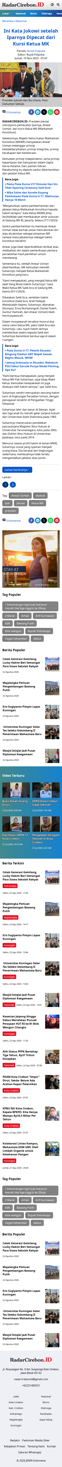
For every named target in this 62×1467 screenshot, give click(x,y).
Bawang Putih (25, 623)
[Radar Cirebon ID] (23, 4)
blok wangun (13, 631)
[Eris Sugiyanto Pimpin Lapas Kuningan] (52, 712)
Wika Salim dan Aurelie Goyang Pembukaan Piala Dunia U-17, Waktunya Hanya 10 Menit (32, 196)
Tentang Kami (36, 1446)
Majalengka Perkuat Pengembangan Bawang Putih (19, 686)
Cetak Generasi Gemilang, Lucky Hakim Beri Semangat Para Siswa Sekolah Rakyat (21, 662)
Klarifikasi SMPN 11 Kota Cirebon (15, 836)
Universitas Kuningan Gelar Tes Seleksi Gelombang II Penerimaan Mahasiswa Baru (22, 730)
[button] (6, 13)
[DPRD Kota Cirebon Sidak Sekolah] (46, 790)
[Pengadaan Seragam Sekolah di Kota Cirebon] (46, 824)
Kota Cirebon (11, 1090)
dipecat (40, 495)
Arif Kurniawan (45, 616)
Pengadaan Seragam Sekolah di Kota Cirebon (46, 838)
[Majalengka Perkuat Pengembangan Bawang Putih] (52, 688)
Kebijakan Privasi (14, 1446)
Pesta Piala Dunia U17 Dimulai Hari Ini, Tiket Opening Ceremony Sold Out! (31, 186)
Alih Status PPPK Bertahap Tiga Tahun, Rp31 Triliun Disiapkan (20, 1055)
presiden (10, 511)
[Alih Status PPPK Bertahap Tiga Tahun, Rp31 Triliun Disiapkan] (52, 1057)
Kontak (51, 1446)
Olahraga (46, 13)
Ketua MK (37, 503)
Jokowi (21, 503)
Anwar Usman (20, 495)
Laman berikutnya (16, 470)
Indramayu (10, 885)
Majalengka (10, 917)
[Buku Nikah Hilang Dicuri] (16, 790)
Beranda (7, 21)
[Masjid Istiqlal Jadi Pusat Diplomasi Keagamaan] (52, 756)
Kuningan (9, 945)
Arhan (25, 616)
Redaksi (15, 1440)
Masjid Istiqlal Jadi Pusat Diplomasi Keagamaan (19, 752)
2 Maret (10, 616)
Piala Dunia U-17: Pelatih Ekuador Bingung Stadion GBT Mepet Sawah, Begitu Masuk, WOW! (29, 354)
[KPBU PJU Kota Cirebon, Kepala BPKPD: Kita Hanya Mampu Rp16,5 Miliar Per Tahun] (52, 1114)
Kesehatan (46, 1413)
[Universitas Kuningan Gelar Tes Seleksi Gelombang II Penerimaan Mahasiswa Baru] (52, 732)
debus (37, 638)
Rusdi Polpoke (36, 51)
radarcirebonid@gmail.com (31, 1379)
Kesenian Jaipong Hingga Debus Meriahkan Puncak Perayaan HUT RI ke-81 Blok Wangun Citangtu (21, 1022)
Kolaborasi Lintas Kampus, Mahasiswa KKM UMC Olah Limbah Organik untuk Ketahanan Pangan (20, 1149)
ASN (7, 623)
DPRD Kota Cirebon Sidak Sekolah (45, 803)
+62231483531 (31, 1385)
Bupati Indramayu (39, 631)
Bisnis (33, 13)
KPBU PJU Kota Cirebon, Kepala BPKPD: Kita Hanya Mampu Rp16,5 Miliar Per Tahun (20, 1114)
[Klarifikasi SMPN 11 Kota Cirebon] (16, 824)
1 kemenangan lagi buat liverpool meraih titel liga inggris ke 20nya (26, 606)
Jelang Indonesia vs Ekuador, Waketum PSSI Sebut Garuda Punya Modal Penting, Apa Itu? (32, 366)
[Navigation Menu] (58, 5)
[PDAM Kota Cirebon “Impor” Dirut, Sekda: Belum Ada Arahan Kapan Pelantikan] (52, 1082)
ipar (7, 503)
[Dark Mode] (52, 5)
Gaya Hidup (46, 1419)
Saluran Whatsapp (29, 1452)
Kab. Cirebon (16, 1408)
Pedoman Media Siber (36, 1440)
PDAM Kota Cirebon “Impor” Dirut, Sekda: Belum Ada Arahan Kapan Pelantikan (21, 1080)
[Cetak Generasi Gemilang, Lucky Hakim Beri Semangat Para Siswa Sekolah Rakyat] (52, 664)
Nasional (21, 13)
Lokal (5, 13)
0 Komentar (13, 112)
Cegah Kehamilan (16, 638)
